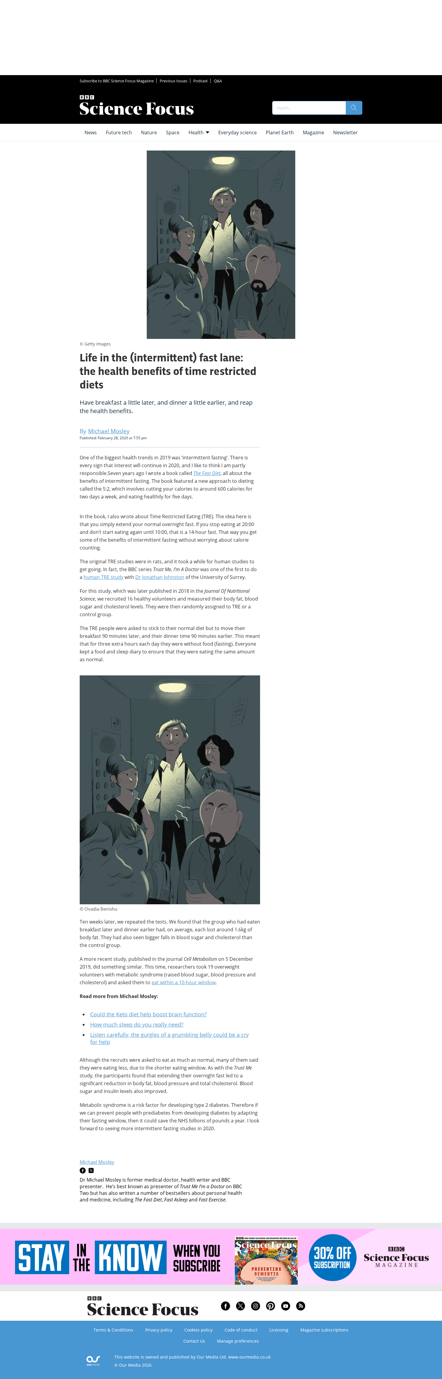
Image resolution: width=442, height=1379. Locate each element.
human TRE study (103, 577)
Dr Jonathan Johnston (159, 577)
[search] (354, 108)
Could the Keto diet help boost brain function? (148, 1014)
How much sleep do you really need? (136, 1024)
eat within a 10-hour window (184, 982)
